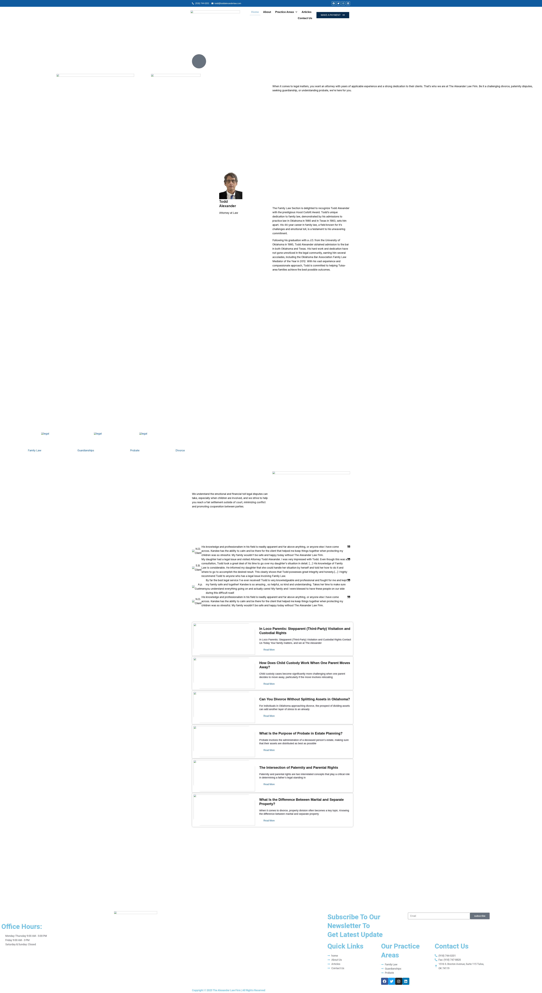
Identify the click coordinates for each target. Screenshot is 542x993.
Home (255, 11)
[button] (271, 829)
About (267, 11)
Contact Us (305, 18)
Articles (307, 11)
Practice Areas (284, 11)
